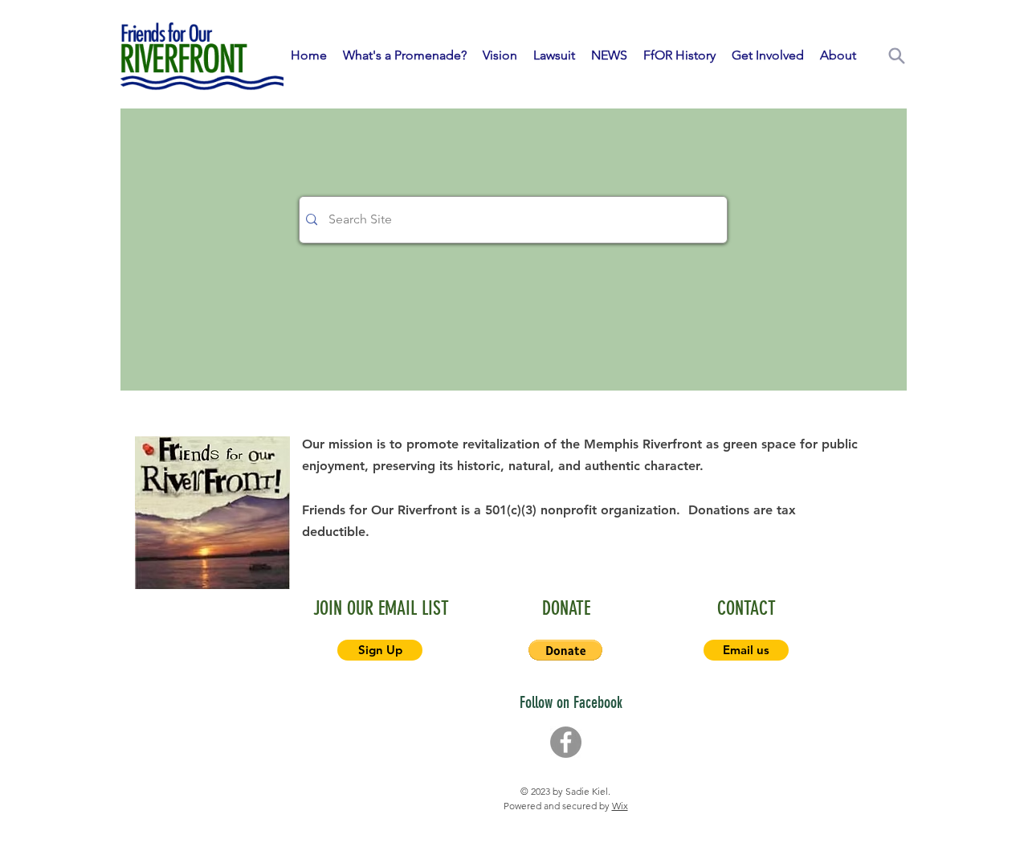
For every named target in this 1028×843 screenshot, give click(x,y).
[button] (565, 650)
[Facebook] (565, 742)
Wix (620, 806)
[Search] (896, 55)
